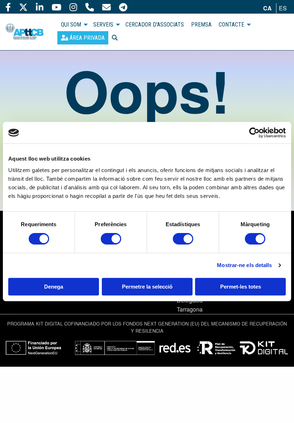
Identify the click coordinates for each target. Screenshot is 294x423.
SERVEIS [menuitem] (103, 24)
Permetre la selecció (147, 287)
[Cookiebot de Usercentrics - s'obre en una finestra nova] (254, 132)
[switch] (111, 238)
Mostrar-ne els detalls (244, 265)
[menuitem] (82, 37)
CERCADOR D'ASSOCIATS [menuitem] (154, 24)
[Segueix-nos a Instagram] (73, 6)
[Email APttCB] (106, 6)
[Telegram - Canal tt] (123, 6)
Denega (53, 287)
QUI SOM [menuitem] (71, 24)
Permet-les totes (240, 287)
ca (267, 8)
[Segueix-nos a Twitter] (23, 6)
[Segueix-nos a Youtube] (56, 6)
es (283, 8)
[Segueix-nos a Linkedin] (39, 6)
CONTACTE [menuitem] (231, 24)
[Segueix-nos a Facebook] (8, 6)
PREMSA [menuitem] (201, 24)
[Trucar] (89, 6)
